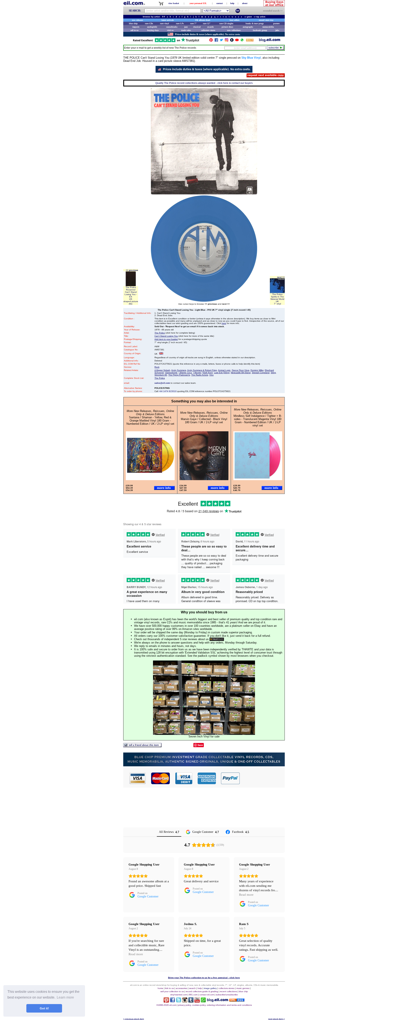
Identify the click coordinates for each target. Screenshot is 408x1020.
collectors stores (208, 30)
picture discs (227, 27)
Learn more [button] (65, 997)
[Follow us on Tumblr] (232, 41)
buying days (153, 30)
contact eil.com (206, 994)
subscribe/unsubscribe (227, 994)
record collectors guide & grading (202, 991)
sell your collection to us (172, 991)
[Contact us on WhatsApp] (242, 41)
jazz (186, 27)
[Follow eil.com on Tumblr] (191, 1001)
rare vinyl (164, 23)
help (232, 3)
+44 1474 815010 (168, 391)
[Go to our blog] (269, 41)
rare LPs (180, 23)
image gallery (210, 988)
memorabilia (268, 27)
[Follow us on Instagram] (226, 41)
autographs (248, 27)
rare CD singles (226, 23)
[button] (262, 778)
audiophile (152, 27)
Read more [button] (246, 894)
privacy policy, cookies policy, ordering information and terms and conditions (215, 1005)
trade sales (186, 30)
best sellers (234, 20)
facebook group (260, 30)
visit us (170, 30)
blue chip (133, 23)
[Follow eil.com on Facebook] (172, 1001)
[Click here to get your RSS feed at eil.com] (250, 41)
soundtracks (171, 27)
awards (210, 27)
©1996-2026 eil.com (166, 1005)
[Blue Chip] (204, 765)
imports (135, 27)
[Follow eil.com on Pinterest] (166, 1001)
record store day (266, 20)
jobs (277, 30)
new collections (234, 30)
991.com (193, 994)
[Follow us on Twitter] (221, 41)
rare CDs (149, 23)
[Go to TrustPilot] (166, 42)
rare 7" (193, 23)
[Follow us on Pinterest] (211, 41)
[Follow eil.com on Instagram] (184, 1001)
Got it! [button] (44, 1008)
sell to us (134, 30)
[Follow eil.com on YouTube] (197, 1001)
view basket (173, 3)
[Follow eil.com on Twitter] (178, 1001)
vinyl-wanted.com (178, 994)
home (160, 988)
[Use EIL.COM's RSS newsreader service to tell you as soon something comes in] (236, 1000)
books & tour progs (255, 23)
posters (276, 23)
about (244, 3)
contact (219, 3)
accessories (181, 988)
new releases (137, 20)
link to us (169, 988)
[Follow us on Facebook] (216, 41)
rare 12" (207, 23)
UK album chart (202, 20)
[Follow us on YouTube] (237, 41)
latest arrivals (168, 20)
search (192, 988)
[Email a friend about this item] (142, 746)
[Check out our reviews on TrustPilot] (217, 639)
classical (197, 27)
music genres (242, 988)
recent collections (228, 991)
